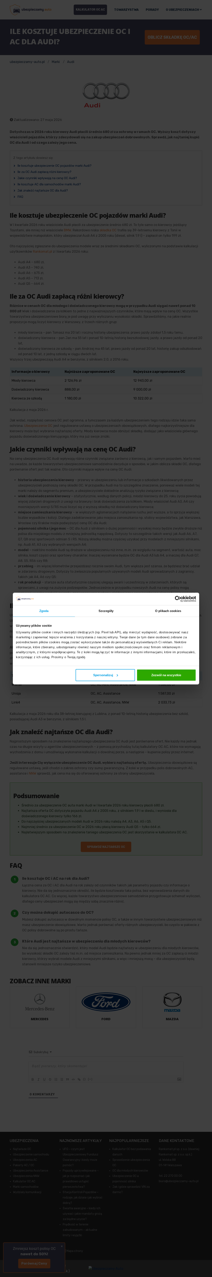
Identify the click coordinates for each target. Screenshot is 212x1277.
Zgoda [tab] (44, 611)
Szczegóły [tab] (106, 611)
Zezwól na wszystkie (166, 675)
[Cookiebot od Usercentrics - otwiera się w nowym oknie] (178, 599)
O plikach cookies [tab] (168, 611)
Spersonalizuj (103, 675)
